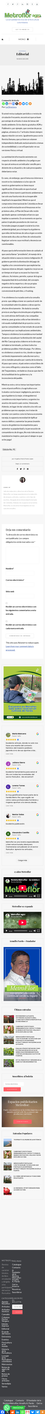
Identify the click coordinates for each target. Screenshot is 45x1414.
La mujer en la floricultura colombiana (7, 1359)
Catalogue (16, 1264)
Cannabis (6, 1314)
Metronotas (7, 1364)
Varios (4, 1386)
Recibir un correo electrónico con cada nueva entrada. (21, 627)
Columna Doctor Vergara (5, 1319)
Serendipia (6, 1383)
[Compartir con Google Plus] (24, 469)
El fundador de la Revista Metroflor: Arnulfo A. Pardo (16, 1276)
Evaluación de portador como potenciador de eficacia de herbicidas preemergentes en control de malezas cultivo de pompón (28, 1052)
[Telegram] (26, 103)
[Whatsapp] (3, 103)
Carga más (22, 860)
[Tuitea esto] (21, 469)
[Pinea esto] (28, 469)
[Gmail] (10, 103)
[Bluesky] (23, 103)
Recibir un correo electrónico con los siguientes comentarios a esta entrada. (21, 610)
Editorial (22, 51)
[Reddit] (20, 103)
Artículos (6, 1306)
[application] (22, 887)
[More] (30, 103)
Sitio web (10, 591)
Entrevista (6, 1336)
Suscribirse (17, 1292)
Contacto (16, 1267)
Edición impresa (5, 1325)
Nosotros (16, 1289)
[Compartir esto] (17, 469)
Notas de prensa (6, 1375)
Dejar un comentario (22, 464)
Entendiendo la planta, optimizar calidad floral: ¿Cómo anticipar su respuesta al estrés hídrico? (28, 1018)
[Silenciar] (35, 896)
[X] (16, 103)
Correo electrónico (15, 580)
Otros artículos (5, 1380)
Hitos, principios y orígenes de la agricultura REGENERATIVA (28, 1061)
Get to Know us (22, 29)
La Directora (11, 107)
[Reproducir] (6, 896)
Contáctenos (22, 1121)
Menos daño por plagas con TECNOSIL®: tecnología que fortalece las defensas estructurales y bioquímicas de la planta (28, 1040)
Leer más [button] (9, 754)
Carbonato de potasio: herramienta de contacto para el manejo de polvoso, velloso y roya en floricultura (28, 1029)
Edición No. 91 (9, 449)
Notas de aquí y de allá (6, 1369)
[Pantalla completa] (38, 896)
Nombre (10, 568)
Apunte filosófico (6, 1303)
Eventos (5, 1339)
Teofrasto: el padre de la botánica (27, 1139)
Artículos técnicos (6, 1310)
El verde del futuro (6, 1333)
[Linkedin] (6, 103)
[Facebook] (13, 103)
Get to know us (15, 1285)
